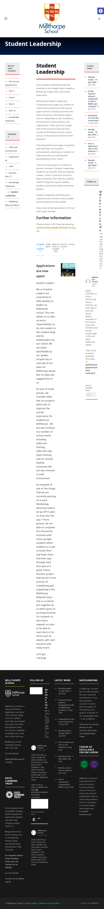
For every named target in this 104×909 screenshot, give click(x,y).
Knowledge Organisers (12, 119)
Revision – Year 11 (11, 175)
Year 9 (11, 104)
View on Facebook (37, 812)
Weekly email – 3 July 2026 (92, 162)
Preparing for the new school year (93, 118)
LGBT (11, 166)
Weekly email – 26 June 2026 (65, 769)
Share (87, 390)
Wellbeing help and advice (12, 203)
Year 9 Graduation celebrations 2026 (64, 783)
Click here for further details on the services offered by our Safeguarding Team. (89, 730)
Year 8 (11, 97)
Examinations (12, 159)
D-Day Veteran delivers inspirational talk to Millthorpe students (93, 99)
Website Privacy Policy (49, 903)
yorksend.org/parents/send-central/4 (39, 794)
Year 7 (11, 91)
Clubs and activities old (11, 149)
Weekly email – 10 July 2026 (92, 132)
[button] (100, 11)
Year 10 (12, 110)
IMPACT (95, 903)
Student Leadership (11, 194)
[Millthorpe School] (90, 192)
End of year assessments (12, 83)
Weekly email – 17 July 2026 (92, 79)
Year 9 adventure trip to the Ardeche (93, 147)
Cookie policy (31, 903)
